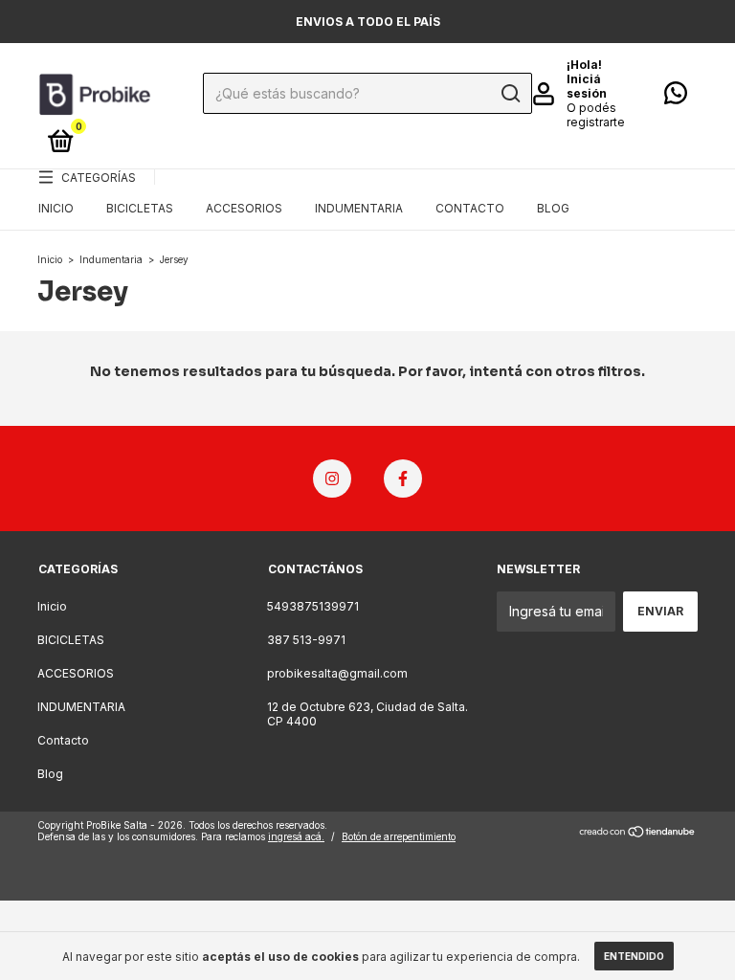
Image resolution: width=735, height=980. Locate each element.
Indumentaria (111, 259)
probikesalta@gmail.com (337, 673)
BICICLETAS (139, 208)
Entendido (634, 956)
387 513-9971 (306, 640)
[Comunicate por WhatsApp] (676, 97)
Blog (553, 208)
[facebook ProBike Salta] (403, 478)
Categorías (98, 177)
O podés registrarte (596, 114)
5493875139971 (313, 606)
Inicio (56, 208)
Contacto (469, 208)
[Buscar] (509, 94)
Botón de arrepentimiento (399, 836)
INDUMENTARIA (359, 208)
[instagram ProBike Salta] (332, 478)
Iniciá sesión (587, 86)
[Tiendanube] (638, 833)
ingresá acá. (296, 836)
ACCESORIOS (244, 208)
